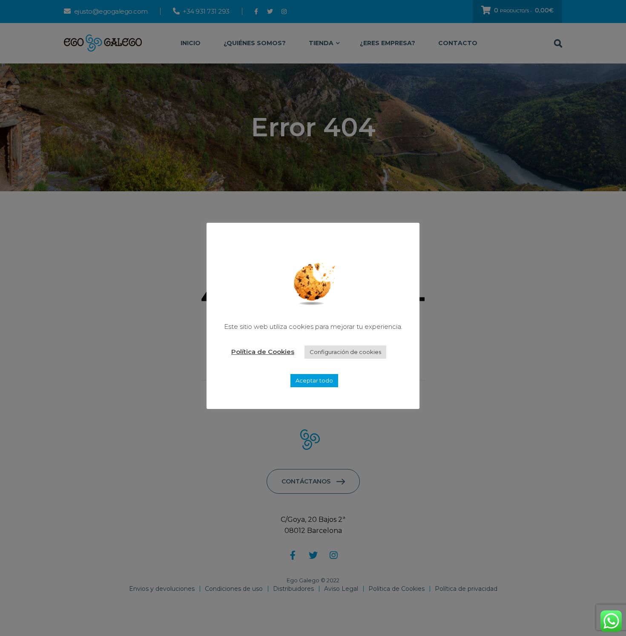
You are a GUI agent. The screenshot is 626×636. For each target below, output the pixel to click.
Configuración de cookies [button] (345, 351)
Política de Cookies (262, 352)
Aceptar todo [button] (314, 380)
